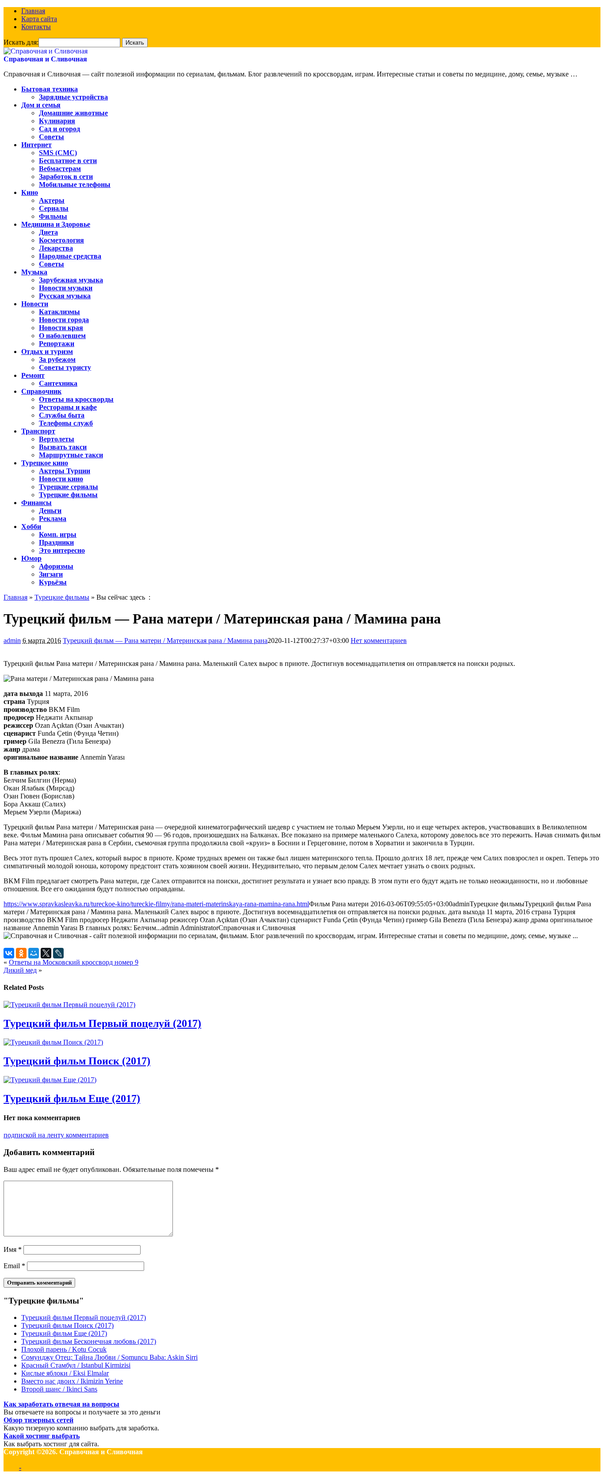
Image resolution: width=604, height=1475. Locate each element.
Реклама (52, 518)
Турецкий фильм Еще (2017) (72, 1098)
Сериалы (54, 208)
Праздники (56, 542)
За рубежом (57, 359)
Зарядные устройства (73, 97)
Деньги (50, 510)
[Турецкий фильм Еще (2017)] (50, 1079)
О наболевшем (62, 335)
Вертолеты (56, 439)
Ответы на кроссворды (76, 399)
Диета (48, 232)
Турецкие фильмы (68, 494)
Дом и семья (41, 105)
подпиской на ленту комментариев (56, 1135)
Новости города (64, 319)
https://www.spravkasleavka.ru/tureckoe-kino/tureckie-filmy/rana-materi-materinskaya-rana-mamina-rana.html (156, 904)
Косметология (61, 240)
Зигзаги (51, 574)
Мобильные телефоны (75, 184)
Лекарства (56, 248)
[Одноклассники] (21, 953)
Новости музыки (65, 288)
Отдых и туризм (47, 351)
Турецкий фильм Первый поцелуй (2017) (102, 1023)
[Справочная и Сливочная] (46, 51)
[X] (46, 953)
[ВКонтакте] (9, 953)
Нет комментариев (379, 640)
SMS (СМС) (58, 152)
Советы (51, 137)
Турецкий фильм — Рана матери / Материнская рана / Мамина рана (165, 640)
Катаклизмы (59, 312)
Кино (29, 192)
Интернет (36, 144)
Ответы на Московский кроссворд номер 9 (73, 962)
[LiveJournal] (58, 953)
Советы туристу (65, 367)
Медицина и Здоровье (55, 224)
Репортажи (56, 343)
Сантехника (58, 383)
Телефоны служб (66, 423)
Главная (33, 11)
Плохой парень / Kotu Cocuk (64, 1349)
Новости (34, 304)
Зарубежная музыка (71, 280)
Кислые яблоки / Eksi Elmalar (65, 1373)
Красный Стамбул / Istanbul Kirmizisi (75, 1365)
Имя (13, 1249)
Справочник (41, 391)
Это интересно (62, 550)
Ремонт (33, 375)
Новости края (61, 327)
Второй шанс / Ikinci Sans (59, 1389)
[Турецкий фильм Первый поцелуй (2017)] (69, 1004)
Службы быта (61, 415)
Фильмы (53, 216)
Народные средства (70, 256)
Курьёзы (53, 582)
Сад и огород (59, 129)
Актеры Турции (64, 471)
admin (12, 640)
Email (14, 1266)
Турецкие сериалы (68, 486)
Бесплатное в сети (68, 160)
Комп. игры (57, 534)
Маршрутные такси (71, 455)
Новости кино (61, 479)
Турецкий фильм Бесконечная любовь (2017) (88, 1341)
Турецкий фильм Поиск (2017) (77, 1061)
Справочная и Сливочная (45, 59)
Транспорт (38, 431)
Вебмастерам (60, 168)
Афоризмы (56, 566)
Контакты (36, 26)
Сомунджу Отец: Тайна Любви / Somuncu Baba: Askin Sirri (109, 1357)
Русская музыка (65, 296)
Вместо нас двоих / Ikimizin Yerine (72, 1381)
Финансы (36, 502)
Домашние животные (73, 113)
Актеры (52, 200)
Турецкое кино (44, 463)
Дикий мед (20, 970)
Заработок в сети (66, 176)
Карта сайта (39, 19)
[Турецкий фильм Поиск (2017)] (53, 1042)
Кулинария (57, 121)
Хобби (31, 526)
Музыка (34, 272)
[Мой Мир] (33, 953)
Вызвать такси (63, 447)
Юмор (31, 558)
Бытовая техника (49, 89)
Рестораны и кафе (68, 407)
